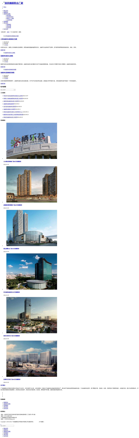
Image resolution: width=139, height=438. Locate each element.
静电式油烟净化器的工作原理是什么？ (13, 112)
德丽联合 (5, 12)
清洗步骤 (8, 26)
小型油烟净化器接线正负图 (9, 39)
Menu (4, 7)
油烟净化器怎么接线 (7, 56)
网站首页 (5, 10)
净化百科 (5, 23)
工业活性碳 (9, 20)
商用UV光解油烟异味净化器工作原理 (13, 98)
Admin (6, 44)
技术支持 (5, 29)
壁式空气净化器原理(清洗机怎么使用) (13, 95)
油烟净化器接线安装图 (7, 72)
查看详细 (3, 50)
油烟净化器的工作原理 (9, 109)
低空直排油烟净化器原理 (9, 106)
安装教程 (8, 24)
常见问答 (8, 27)
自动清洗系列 (9, 16)
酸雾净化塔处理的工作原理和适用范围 (13, 114)
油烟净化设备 (6, 13)
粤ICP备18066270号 (50, 421)
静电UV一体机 (10, 18)
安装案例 (5, 21)
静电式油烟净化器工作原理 (10, 117)
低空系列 (8, 15)
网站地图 (36, 421)
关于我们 (3, 385)
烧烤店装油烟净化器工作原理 (11, 101)
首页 (8, 32)
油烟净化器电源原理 (8, 103)
